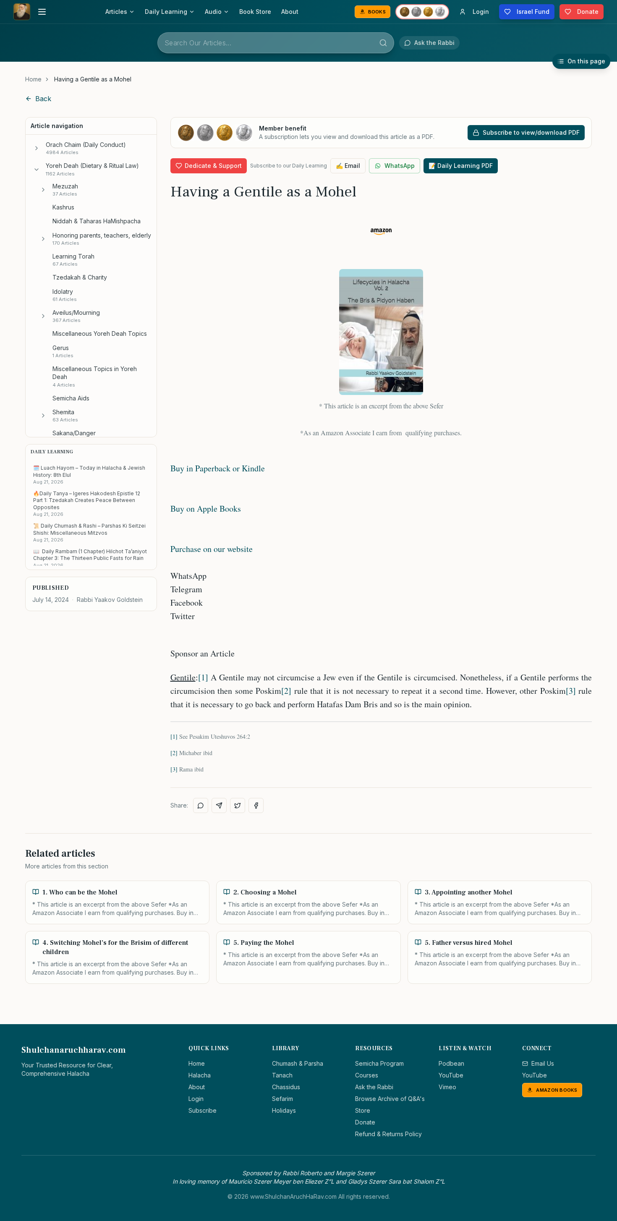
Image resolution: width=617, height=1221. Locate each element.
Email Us (542, 1063)
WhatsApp (399, 165)
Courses (366, 1075)
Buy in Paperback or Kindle (217, 468)
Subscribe (202, 1110)
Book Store (255, 11)
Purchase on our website (211, 548)
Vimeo (447, 1086)
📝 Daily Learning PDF (461, 165)
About (289, 11)
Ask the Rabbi (374, 1086)
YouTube (451, 1075)
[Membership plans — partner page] (422, 11)
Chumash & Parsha (297, 1063)
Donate (365, 1122)
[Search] (383, 43)
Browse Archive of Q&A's (390, 1098)
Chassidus (286, 1086)
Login (196, 1098)
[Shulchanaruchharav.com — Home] (21, 11)
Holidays (284, 1110)
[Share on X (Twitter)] (237, 805)
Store (362, 1110)
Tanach (282, 1075)
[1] (203, 677)
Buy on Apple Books (205, 508)
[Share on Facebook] (256, 805)
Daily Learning (166, 11)
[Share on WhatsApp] (200, 805)
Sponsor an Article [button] (202, 653)
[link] (92, 79)
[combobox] (275, 42)
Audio (213, 11)
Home (33, 79)
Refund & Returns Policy (388, 1133)
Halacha (199, 1075)
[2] (286, 690)
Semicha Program (379, 1063)
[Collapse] (36, 169)
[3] (571, 690)
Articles (116, 11)
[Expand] (36, 148)
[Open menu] (42, 11)
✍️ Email (348, 165)
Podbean (451, 1063)
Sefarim (282, 1098)
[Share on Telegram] (219, 805)
